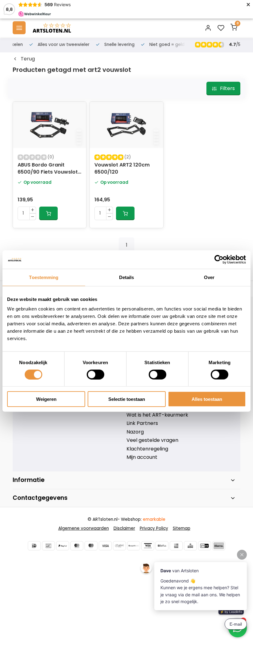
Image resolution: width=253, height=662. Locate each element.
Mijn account (141, 457)
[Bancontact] (48, 545)
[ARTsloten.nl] (51, 28)
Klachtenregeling (147, 449)
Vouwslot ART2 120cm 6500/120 (122, 168)
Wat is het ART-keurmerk (157, 415)
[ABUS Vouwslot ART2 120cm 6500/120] (126, 125)
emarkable (154, 519)
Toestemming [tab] (43, 277)
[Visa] (105, 545)
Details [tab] (126, 277)
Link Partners (142, 423)
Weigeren (46, 399)
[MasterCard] (76, 545)
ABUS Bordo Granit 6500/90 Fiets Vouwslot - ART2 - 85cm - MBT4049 (48, 169)
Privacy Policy (154, 528)
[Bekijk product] (48, 213)
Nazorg (135, 432)
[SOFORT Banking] (119, 545)
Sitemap (181, 528)
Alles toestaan (207, 399)
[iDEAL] (34, 545)
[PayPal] (62, 545)
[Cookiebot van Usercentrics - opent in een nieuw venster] (219, 259)
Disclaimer (124, 528)
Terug (28, 59)
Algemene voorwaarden (83, 528)
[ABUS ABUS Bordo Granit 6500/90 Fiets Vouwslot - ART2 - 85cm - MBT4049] (49, 125)
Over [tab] (209, 277)
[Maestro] (91, 545)
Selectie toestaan (126, 399)
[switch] (95, 374)
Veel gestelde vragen (152, 440)
